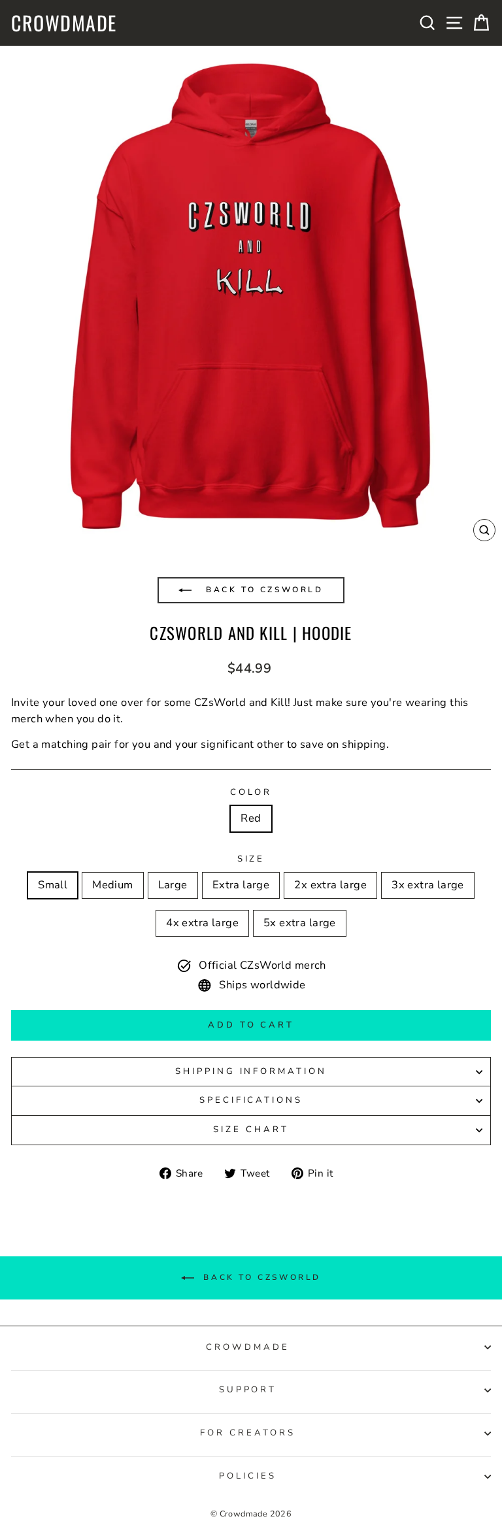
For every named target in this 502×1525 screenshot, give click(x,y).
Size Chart (251, 1129)
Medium (112, 884)
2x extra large (330, 884)
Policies (247, 1476)
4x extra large (202, 922)
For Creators (247, 1433)
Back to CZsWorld (262, 589)
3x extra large (428, 884)
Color (251, 792)
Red (251, 818)
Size (251, 859)
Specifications (251, 1100)
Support (248, 1390)
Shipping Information (251, 1071)
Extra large (241, 884)
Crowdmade (64, 23)
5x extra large (299, 922)
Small (52, 884)
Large (173, 884)
